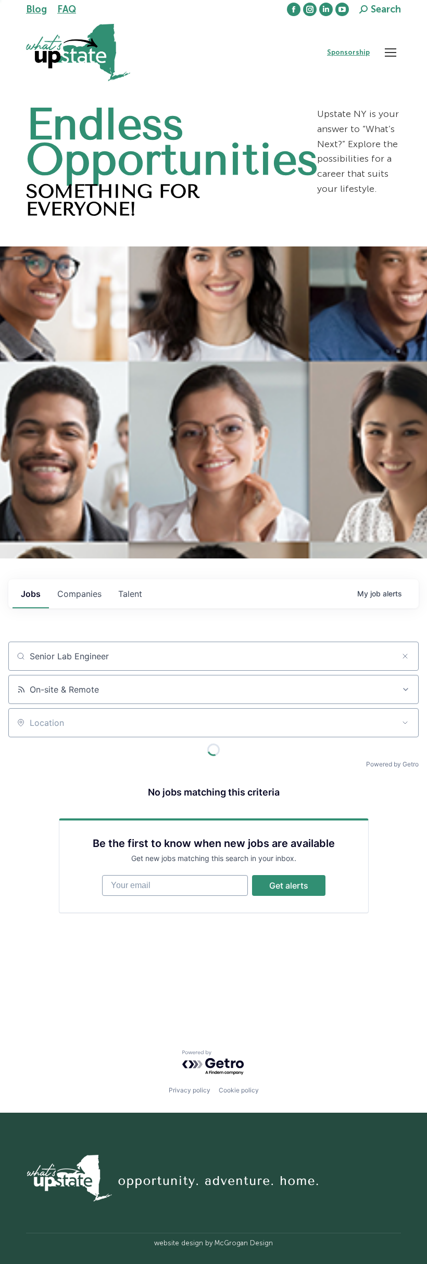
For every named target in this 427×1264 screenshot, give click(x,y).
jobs (31, 594)
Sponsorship (348, 52)
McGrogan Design (244, 1243)
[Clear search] (405, 656)
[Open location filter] (405, 722)
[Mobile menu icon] (390, 52)
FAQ (66, 9)
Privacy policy (189, 1090)
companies (79, 594)
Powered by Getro (392, 764)
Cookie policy (239, 1090)
